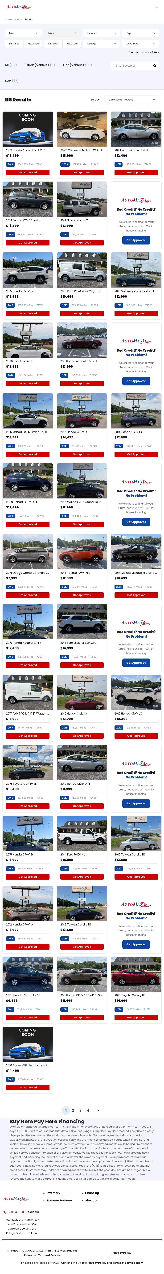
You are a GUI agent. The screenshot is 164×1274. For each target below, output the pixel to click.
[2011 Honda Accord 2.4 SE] (136, 145)
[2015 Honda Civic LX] (82, 708)
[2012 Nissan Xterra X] (82, 215)
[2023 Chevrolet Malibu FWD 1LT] (82, 145)
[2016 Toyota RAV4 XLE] (82, 567)
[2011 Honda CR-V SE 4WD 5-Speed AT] (82, 990)
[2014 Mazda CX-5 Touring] (28, 215)
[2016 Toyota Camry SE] (28, 778)
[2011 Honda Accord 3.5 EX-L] (82, 356)
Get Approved (28, 172)
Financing (92, 1193)
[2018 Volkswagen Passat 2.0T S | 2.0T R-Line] (136, 285)
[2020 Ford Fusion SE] (28, 356)
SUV (12, 81)
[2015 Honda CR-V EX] (28, 285)
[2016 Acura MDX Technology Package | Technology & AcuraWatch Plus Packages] (28, 1060)
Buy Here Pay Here (59, 1200)
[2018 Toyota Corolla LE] (82, 919)
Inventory (53, 1193)
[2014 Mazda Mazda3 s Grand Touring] (136, 567)
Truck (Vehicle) (40, 65)
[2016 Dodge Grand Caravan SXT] (28, 567)
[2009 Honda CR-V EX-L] (28, 497)
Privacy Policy (121, 1253)
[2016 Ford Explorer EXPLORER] (82, 638)
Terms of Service (49, 1255)
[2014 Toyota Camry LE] (136, 990)
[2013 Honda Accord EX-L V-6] (28, 145)
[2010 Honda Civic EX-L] (82, 778)
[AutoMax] (18, 7)
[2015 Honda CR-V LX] (82, 426)
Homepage (12, 19)
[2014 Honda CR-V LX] (136, 426)
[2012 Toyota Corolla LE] (136, 849)
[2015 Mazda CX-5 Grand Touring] (28, 426)
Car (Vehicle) (77, 65)
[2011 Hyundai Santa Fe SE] (28, 990)
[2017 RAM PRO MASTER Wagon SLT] (28, 708)
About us (91, 1200)
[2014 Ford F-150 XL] (82, 849)
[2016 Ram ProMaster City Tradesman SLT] (82, 285)
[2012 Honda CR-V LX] (136, 708)
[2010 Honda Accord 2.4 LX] (28, 638)
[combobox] (23, 33)
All (11, 65)
